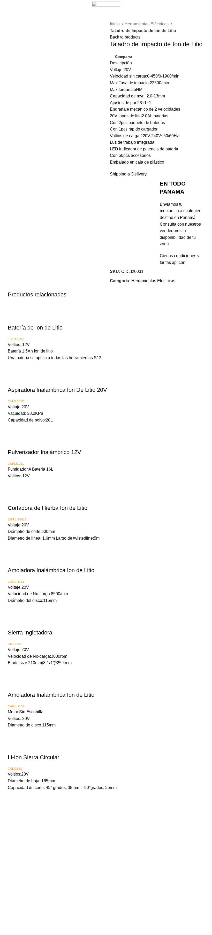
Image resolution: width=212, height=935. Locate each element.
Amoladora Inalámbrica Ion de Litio (51, 570)
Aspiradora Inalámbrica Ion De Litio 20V (57, 390)
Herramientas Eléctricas (147, 24)
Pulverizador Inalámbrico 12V (44, 452)
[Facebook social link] (114, 287)
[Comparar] (14, 317)
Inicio (115, 24)
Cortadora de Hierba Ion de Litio (47, 508)
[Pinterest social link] (126, 287)
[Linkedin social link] (132, 287)
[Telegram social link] (138, 287)
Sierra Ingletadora (30, 632)
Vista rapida (27, 317)
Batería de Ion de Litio (35, 327)
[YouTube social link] (113, 904)
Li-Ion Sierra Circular (33, 757)
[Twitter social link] (120, 287)
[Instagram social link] (106, 904)
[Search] (199, 5)
